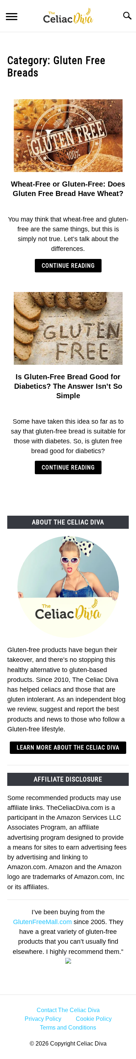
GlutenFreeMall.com (42, 922)
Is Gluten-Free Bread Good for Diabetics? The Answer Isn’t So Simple (68, 386)
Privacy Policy (43, 1019)
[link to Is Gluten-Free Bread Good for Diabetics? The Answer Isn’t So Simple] (68, 328)
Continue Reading (68, 265)
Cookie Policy (94, 1019)
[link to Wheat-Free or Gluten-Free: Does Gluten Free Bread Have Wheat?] (68, 135)
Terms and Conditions (68, 1027)
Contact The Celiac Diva (68, 1010)
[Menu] (11, 17)
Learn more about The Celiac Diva (68, 747)
